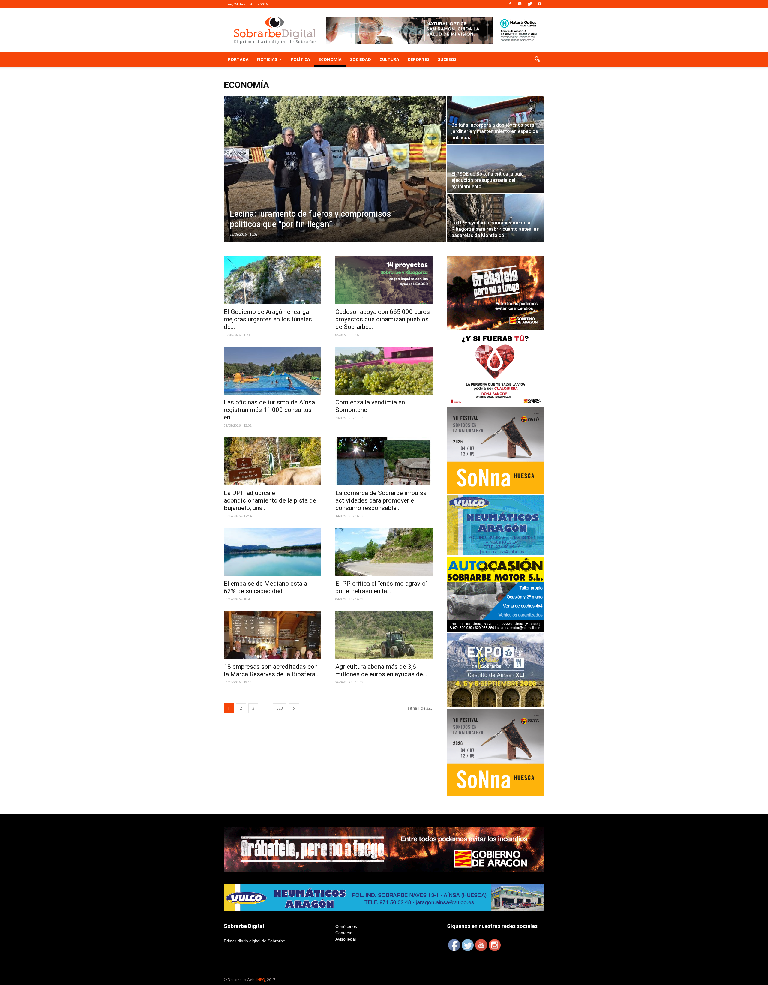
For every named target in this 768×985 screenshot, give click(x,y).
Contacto (343, 932)
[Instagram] (519, 4)
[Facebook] (510, 4)
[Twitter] (529, 4)
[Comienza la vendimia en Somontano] (384, 371)
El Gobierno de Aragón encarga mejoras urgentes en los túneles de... (268, 319)
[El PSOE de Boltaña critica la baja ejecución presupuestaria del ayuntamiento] (495, 169)
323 (280, 708)
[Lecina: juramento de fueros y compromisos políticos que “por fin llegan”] (335, 169)
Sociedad (360, 59)
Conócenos (346, 926)
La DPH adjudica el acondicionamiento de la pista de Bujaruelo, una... (270, 500)
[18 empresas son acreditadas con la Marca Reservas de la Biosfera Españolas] (272, 635)
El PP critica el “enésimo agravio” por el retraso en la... (381, 587)
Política (300, 59)
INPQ (260, 979)
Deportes (419, 59)
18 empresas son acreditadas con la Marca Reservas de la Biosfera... (272, 670)
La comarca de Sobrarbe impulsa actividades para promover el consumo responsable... (381, 500)
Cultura (389, 59)
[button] (537, 59)
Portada (238, 59)
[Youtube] (539, 4)
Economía (330, 59)
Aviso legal (345, 939)
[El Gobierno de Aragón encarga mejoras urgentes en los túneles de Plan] (272, 280)
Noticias (267, 59)
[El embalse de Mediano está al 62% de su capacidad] (272, 552)
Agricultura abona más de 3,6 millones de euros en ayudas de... (381, 670)
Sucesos (447, 59)
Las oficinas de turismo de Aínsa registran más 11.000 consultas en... (269, 410)
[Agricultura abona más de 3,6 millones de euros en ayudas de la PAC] (384, 635)
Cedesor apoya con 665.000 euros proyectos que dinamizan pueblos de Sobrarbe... (382, 319)
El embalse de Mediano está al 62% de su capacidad (266, 587)
